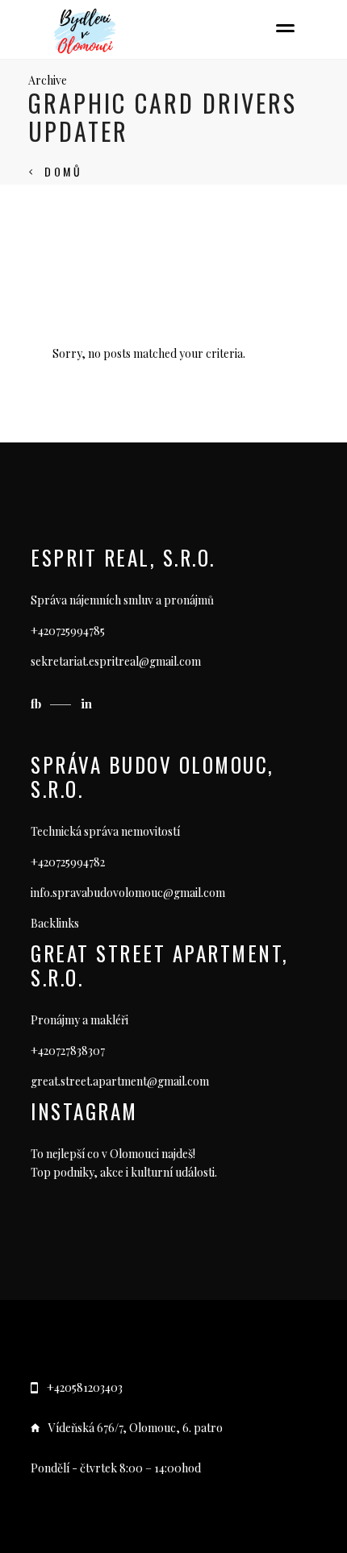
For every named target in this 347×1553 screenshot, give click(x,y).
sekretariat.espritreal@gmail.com (116, 661)
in (86, 704)
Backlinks (55, 923)
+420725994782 (68, 862)
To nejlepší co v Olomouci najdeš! (113, 1153)
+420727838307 (68, 1050)
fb (37, 704)
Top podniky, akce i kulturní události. (124, 1172)
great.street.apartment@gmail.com (120, 1081)
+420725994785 (68, 630)
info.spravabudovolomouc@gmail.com (128, 892)
